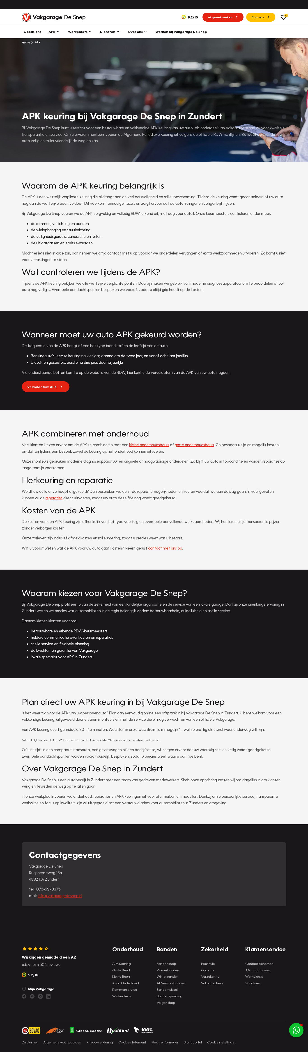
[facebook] (24, 996)
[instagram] (40, 996)
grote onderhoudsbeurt (194, 444)
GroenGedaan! (89, 1031)
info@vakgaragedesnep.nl (60, 895)
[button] (296, 1030)
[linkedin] (48, 996)
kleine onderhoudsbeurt (149, 444)
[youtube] (32, 996)
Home (26, 42)
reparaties (54, 497)
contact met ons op (165, 548)
